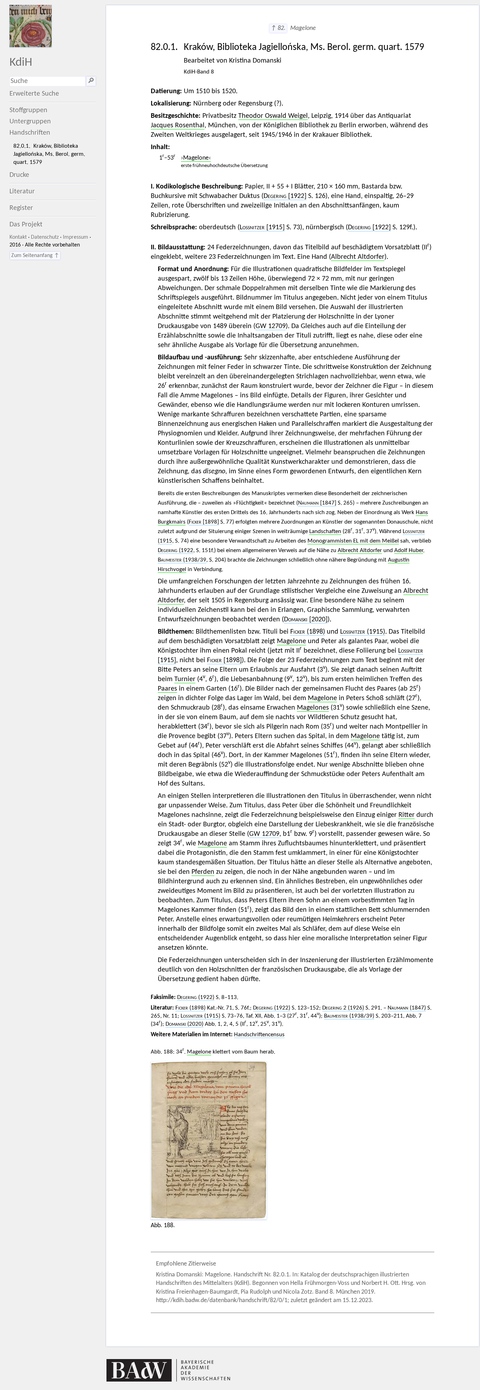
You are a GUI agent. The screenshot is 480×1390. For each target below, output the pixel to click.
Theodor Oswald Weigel (273, 116)
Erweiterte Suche (34, 93)
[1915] (262, 227)
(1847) (407, 1008)
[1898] (204, 522)
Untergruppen (30, 121)
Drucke (19, 175)
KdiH (20, 63)
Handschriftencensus (259, 1035)
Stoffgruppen (28, 110)
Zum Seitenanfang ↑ (35, 255)
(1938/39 (182, 560)
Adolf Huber (408, 550)
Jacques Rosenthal (178, 125)
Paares (167, 688)
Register (21, 208)
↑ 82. (278, 28)
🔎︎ (91, 81)
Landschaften (325, 531)
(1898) (307, 631)
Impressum (75, 237)
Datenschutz (45, 237)
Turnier (184, 679)
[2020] (305, 619)
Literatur (22, 191)
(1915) (362, 631)
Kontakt (18, 237)
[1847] (317, 503)
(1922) (195, 997)
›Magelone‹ (196, 158)
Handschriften (29, 132)
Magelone (291, 641)
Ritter (406, 815)
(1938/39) (349, 1016)
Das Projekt (26, 224)
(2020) (184, 1024)
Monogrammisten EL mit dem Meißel (353, 541)
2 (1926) (343, 1008)
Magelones (313, 707)
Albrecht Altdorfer (357, 257)
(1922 (175, 550)
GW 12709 (270, 326)
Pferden (203, 872)
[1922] (285, 196)
